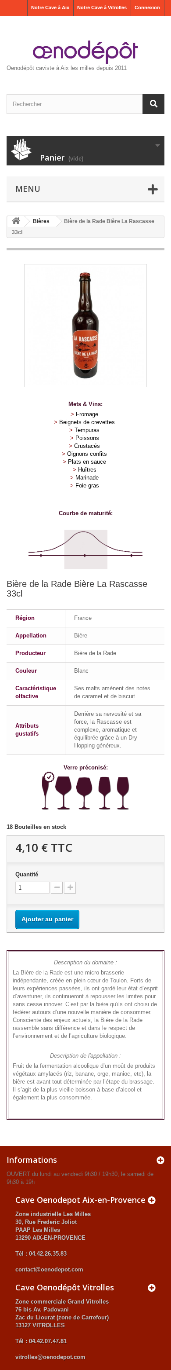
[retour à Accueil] (15, 221)
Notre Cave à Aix (50, 7)
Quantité (26, 874)
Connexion (147, 7)
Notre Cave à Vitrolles (102, 7)
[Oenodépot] (85, 52)
